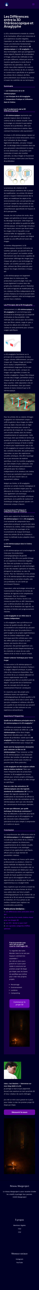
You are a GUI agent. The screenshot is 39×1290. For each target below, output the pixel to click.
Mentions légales (19, 1225)
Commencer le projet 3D (19, 1003)
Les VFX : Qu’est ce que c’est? (16, 923)
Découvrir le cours (19, 1112)
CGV (19, 1232)
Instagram (19, 1259)
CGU (19, 1229)
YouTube (19, 1262)
